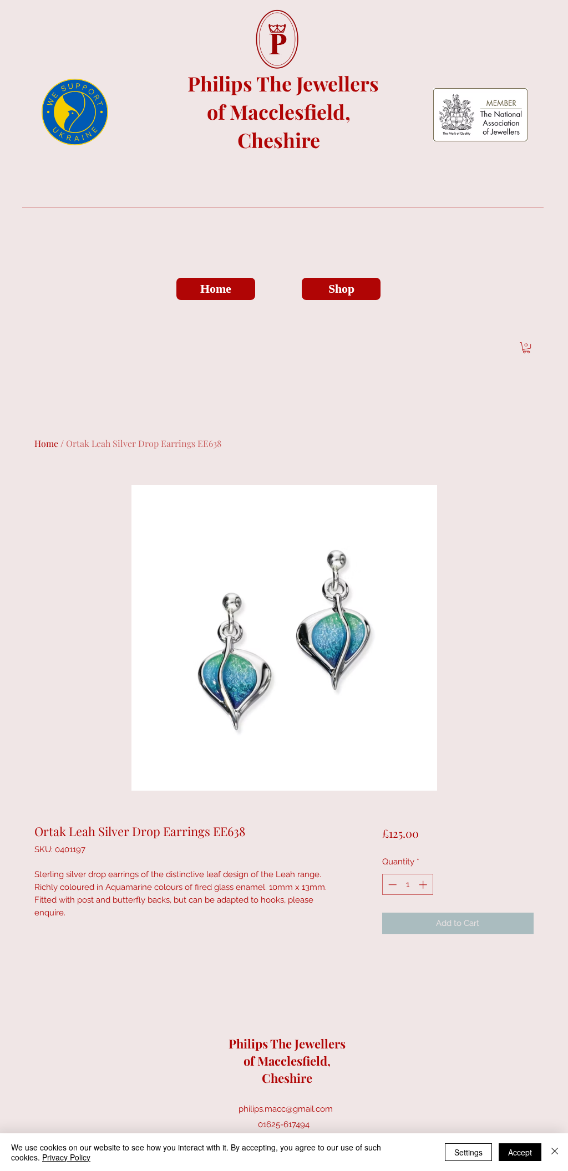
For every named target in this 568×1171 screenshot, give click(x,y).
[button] (526, 347)
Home (46, 443)
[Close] (554, 1152)
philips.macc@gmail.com (286, 1109)
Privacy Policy (66, 1157)
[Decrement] (391, 884)
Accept (520, 1152)
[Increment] (424, 884)
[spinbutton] (407, 884)
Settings (468, 1152)
